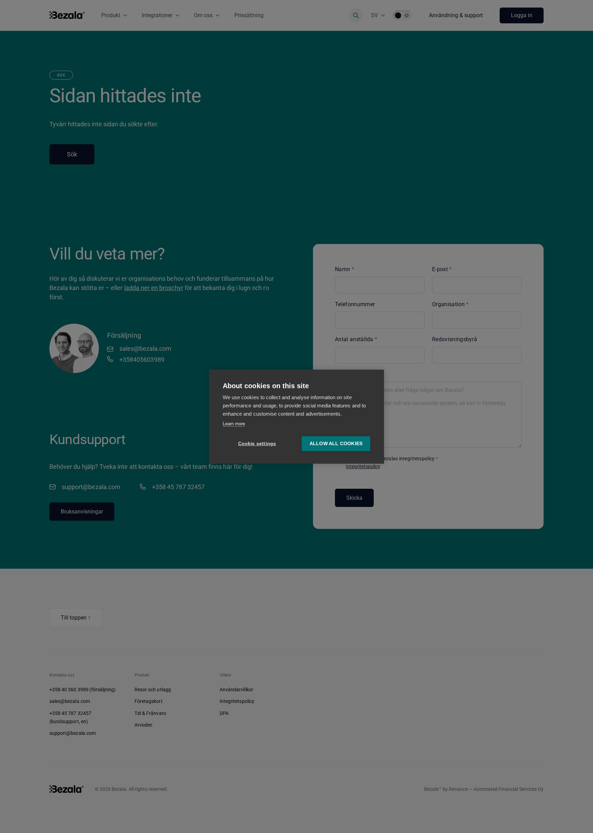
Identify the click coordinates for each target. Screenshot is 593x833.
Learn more (234, 423)
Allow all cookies (336, 443)
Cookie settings (257, 443)
